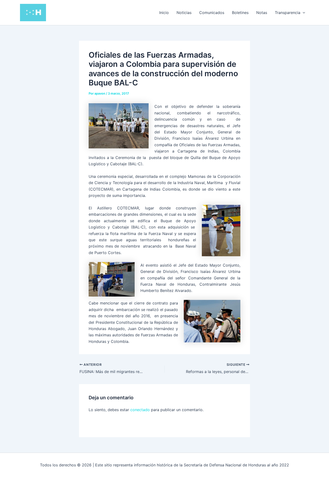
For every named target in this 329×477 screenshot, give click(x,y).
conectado (140, 409)
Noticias (184, 12)
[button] (302, 12)
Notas (261, 12)
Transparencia (287, 12)
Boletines (240, 12)
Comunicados (211, 12)
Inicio (164, 12)
